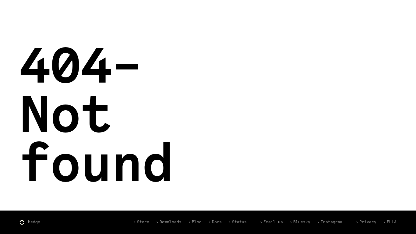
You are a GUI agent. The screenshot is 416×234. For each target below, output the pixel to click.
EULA (392, 222)
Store (143, 222)
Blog (197, 222)
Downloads (171, 222)
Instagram (332, 222)
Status (239, 222)
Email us (273, 222)
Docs (217, 222)
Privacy (367, 222)
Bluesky (301, 222)
